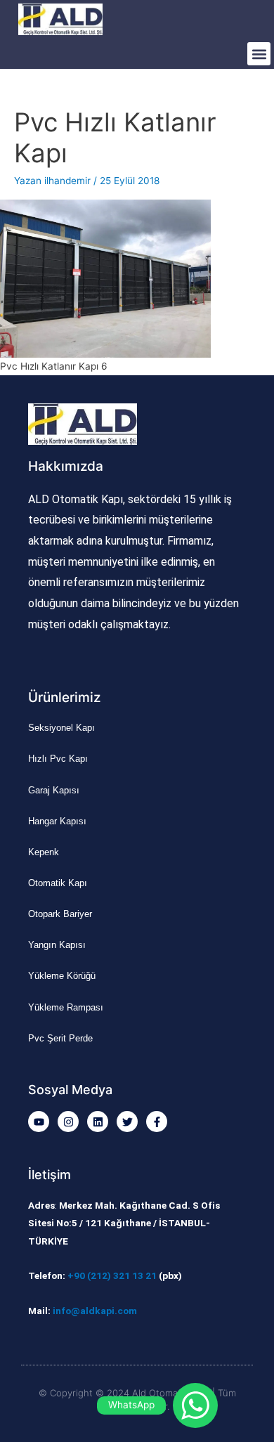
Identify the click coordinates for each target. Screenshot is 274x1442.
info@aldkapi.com (95, 1310)
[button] (258, 53)
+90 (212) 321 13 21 (112, 1275)
